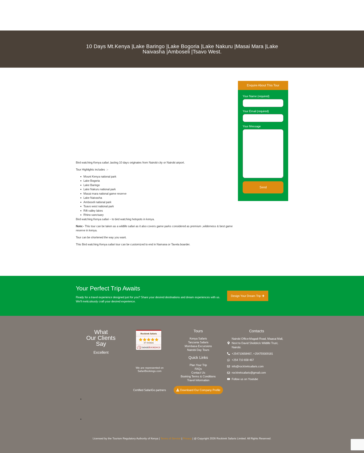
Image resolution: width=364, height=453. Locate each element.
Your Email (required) (256, 111)
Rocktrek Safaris (148, 334)
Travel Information (198, 380)
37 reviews (149, 343)
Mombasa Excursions (198, 346)
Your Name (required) (256, 96)
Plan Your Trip (198, 365)
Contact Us (198, 372)
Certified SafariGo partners (149, 390)
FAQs (198, 368)
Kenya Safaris (198, 338)
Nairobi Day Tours (198, 349)
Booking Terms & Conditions (198, 376)
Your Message (252, 126)
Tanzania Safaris (198, 342)
